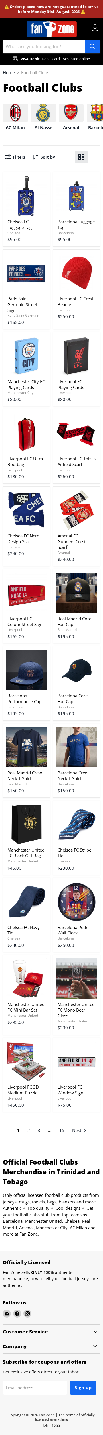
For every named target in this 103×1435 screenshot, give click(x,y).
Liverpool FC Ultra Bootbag (25, 461)
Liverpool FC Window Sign (70, 1090)
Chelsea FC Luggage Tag (19, 224)
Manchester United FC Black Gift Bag (26, 852)
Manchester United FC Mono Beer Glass (76, 1009)
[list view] (94, 157)
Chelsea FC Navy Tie (23, 930)
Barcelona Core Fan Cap (73, 698)
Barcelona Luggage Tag (76, 224)
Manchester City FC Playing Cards (26, 384)
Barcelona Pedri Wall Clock (73, 930)
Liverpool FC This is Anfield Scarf (77, 461)
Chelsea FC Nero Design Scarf (23, 538)
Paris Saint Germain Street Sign (22, 304)
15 (61, 1130)
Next (77, 1130)
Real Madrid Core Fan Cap (74, 621)
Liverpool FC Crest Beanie (75, 301)
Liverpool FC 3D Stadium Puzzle (23, 1090)
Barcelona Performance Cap (24, 698)
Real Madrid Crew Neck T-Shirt (24, 775)
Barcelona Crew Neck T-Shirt (73, 775)
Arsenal (64, 552)
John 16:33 (51, 1425)
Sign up (83, 1387)
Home (9, 72)
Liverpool (65, 310)
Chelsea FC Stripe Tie (74, 852)
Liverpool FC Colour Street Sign (25, 621)
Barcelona (66, 232)
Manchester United (22, 861)
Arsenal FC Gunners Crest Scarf (72, 541)
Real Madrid (67, 629)
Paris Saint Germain (23, 315)
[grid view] (81, 157)
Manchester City (20, 392)
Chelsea (13, 232)
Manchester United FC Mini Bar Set (26, 1007)
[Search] (92, 46)
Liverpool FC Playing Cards (71, 384)
